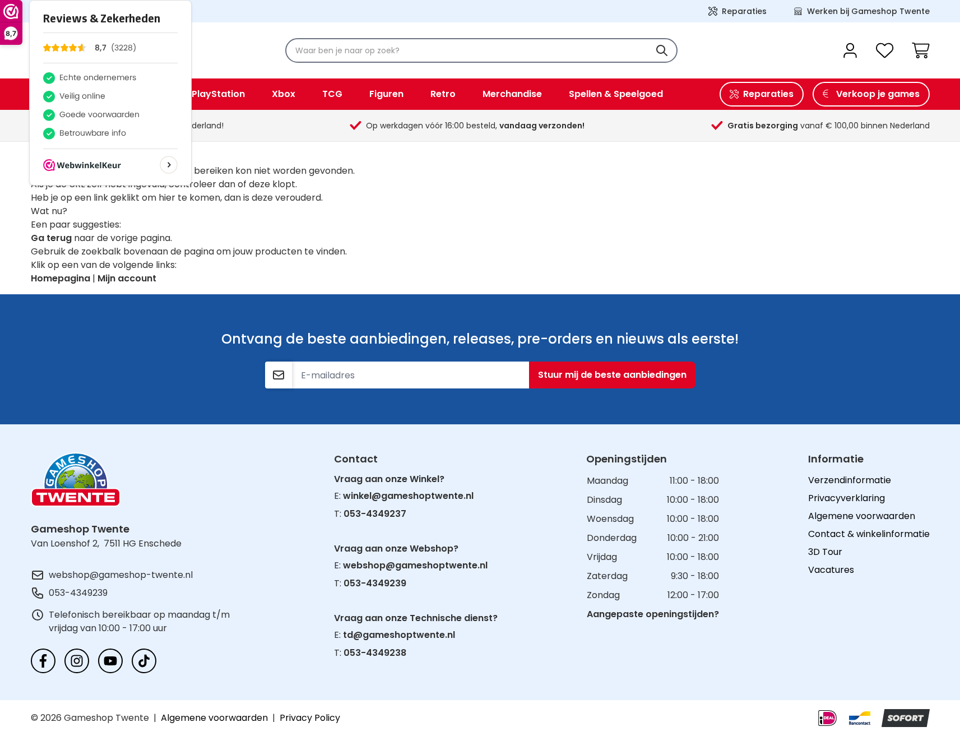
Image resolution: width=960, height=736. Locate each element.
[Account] (850, 50)
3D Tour (825, 551)
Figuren (386, 93)
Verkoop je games (878, 93)
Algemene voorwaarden (861, 516)
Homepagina (60, 278)
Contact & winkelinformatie (869, 533)
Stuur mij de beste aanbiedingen (612, 374)
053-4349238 (375, 652)
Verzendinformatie (849, 480)
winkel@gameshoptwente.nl (408, 495)
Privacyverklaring (846, 498)
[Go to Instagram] (76, 661)
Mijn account (127, 278)
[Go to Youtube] (110, 661)
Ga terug (51, 238)
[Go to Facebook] (43, 661)
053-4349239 (78, 592)
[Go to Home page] (75, 479)
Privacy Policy (310, 717)
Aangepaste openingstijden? (653, 614)
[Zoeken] (662, 50)
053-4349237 (375, 513)
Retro (443, 93)
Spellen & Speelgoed (616, 93)
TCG (332, 93)
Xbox (283, 93)
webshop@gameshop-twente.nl (121, 574)
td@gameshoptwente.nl (399, 634)
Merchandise (512, 93)
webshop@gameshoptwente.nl (415, 565)
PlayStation (218, 93)
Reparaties (744, 11)
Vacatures (831, 569)
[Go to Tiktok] (144, 661)
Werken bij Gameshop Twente (868, 11)
